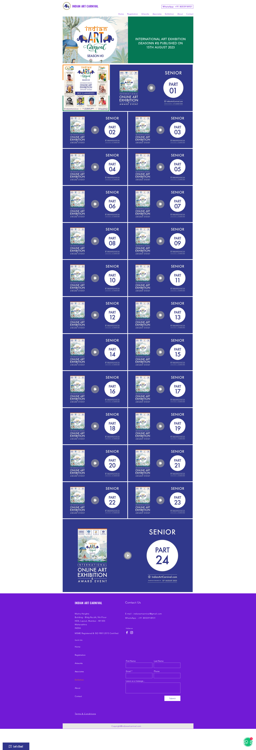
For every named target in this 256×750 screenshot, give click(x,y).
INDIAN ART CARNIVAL (85, 6)
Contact (78, 696)
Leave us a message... (135, 681)
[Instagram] (131, 632)
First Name (131, 661)
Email (128, 671)
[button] (168, 13)
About (77, 688)
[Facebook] (127, 632)
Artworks (79, 663)
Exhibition (79, 679)
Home (77, 646)
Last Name (158, 661)
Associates (79, 671)
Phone (156, 671)
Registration (80, 655)
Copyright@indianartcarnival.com (126, 726)
